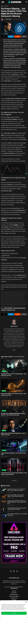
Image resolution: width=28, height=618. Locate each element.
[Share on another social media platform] (24, 36)
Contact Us (14, 592)
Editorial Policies (14, 594)
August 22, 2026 (5, 456)
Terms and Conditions (14, 596)
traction (14, 119)
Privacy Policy (14, 598)
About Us (14, 591)
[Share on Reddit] (17, 36)
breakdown (24, 98)
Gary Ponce (8, 19)
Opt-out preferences (10, 616)
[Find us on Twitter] (11, 571)
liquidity (16, 225)
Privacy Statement (17, 616)
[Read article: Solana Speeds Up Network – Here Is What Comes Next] (14, 445)
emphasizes (20, 275)
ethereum (4, 310)
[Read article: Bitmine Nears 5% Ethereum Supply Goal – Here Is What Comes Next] (14, 425)
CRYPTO (6, 6)
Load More (14, 480)
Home (2, 6)
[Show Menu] (26, 2)
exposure (10, 184)
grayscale (9, 310)
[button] (26, 602)
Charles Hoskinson (8, 308)
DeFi (12, 225)
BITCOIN (4, 390)
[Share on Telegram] (11, 36)
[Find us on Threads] (17, 571)
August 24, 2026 (5, 377)
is (13, 253)
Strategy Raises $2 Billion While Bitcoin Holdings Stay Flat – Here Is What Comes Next (16, 502)
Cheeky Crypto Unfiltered (19, 308)
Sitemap (14, 599)
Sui (7, 72)
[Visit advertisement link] (14, 542)
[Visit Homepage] (15, 2)
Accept (14, 613)
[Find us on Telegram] (14, 571)
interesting (23, 139)
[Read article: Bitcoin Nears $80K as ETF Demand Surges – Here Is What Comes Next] (14, 385)
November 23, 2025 (17, 19)
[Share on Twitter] (4, 36)
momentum (16, 208)
